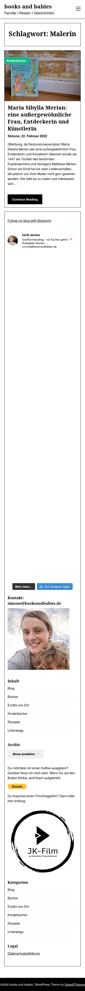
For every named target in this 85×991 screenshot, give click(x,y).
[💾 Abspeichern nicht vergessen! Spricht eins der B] (43, 272)
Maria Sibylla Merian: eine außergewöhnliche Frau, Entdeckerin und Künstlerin (39, 118)
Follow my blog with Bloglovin (29, 220)
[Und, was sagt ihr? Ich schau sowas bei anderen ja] (43, 560)
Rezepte (14, 722)
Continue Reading (25, 199)
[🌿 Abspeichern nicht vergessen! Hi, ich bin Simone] (43, 478)
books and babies (28, 6)
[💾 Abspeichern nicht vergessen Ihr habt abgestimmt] (43, 519)
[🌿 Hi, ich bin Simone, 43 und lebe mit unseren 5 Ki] (43, 354)
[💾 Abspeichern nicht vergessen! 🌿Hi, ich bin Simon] (43, 313)
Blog (11, 688)
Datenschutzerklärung (24, 953)
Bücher (13, 696)
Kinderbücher (17, 713)
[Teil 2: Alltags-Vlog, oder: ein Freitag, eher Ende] (43, 395)
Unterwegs (16, 730)
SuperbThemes (75, 984)
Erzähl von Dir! (18, 705)
